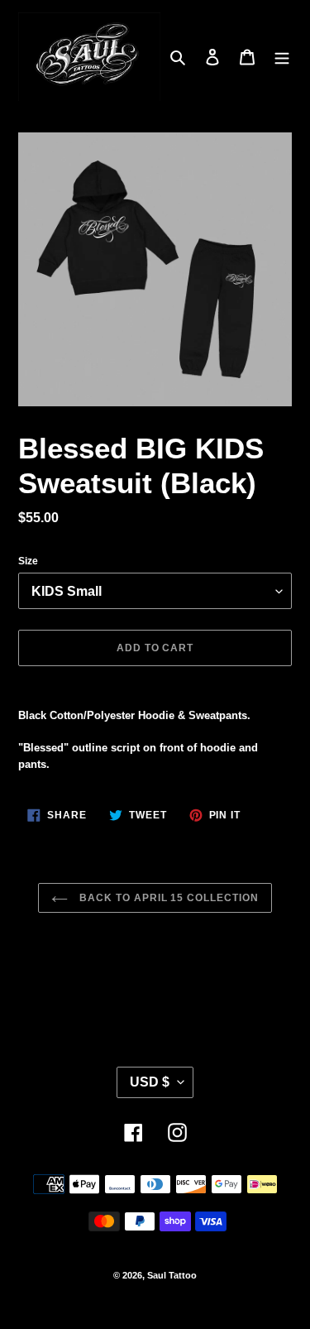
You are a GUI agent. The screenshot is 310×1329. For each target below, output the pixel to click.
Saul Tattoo (172, 1275)
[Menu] (282, 57)
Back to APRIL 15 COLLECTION (167, 898)
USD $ (149, 1082)
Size (28, 561)
